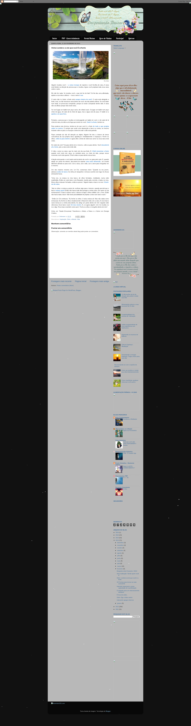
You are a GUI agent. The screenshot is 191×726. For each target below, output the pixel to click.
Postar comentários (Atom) (65, 285)
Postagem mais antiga (99, 281)
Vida (78, 219)
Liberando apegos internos (125, 600)
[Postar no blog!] (78, 217)
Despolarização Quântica (124, 451)
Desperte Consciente (122, 487)
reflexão (73, 219)
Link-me (131, 38)
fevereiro (120, 569)
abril (118, 563)
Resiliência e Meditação (130, 419)
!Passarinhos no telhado (123, 429)
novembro (120, 545)
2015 (117, 535)
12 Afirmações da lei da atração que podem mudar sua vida (130, 296)
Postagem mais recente (61, 281)
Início (54, 38)
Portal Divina (89, 38)
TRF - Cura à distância (70, 38)
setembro (120, 550)
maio (119, 561)
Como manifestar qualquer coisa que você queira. (130, 381)
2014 (117, 538)
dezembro (120, 542)
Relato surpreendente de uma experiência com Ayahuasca (129, 326)
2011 (117, 609)
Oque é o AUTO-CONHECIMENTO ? (129, 467)
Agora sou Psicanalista (129, 430)
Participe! (120, 38)
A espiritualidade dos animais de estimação (128, 315)
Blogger (108, 711)
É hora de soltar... (122, 595)
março (119, 566)
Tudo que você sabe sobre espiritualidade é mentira (129, 443)
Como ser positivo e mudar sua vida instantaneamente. (130, 371)
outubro (119, 548)
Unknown (62, 216)
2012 (117, 606)
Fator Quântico (120, 440)
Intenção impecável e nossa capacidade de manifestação (126, 587)
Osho (68, 219)
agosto (119, 553)
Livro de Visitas (105, 38)
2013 (117, 540)
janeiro (119, 603)
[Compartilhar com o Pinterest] (84, 217)
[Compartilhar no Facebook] (82, 217)
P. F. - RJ (126, 477)
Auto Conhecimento (122, 417)
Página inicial (80, 281)
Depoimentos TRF (121, 476)
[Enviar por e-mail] (76, 217)
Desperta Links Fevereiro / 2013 (127, 571)
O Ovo (125, 489)
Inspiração (63, 219)
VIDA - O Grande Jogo (129, 453)
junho (119, 558)
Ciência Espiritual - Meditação (127, 345)
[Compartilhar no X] (80, 217)
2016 (117, 532)
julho (119, 555)
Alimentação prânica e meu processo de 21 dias (130, 305)
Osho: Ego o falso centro (124, 597)
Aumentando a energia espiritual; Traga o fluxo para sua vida (131, 356)
